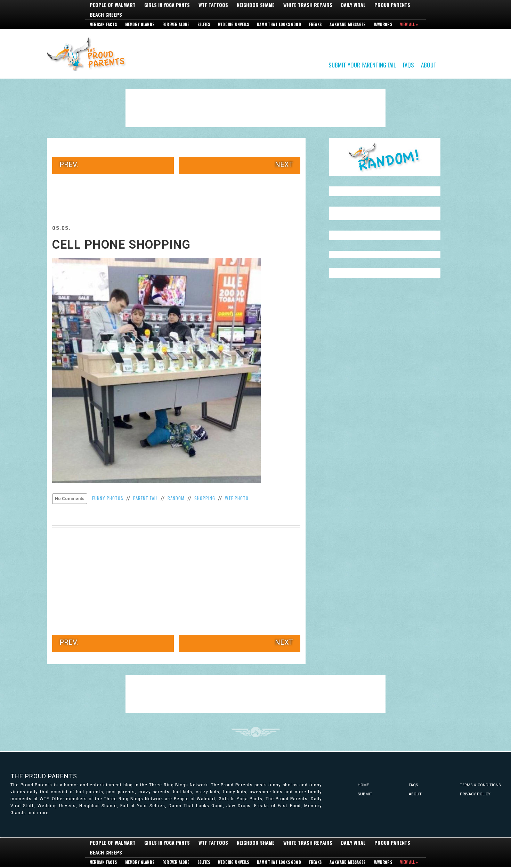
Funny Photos (107, 498)
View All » (409, 24)
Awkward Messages (347, 24)
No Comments (69, 498)
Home (363, 785)
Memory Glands (140, 24)
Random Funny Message (385, 156)
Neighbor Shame (256, 4)
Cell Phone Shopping (121, 245)
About (429, 65)
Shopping (204, 498)
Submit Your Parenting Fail (362, 65)
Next (284, 164)
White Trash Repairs (307, 4)
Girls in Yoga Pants (167, 4)
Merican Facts (103, 24)
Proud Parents (392, 4)
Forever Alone (175, 24)
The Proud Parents (43, 776)
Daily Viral (353, 4)
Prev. (68, 164)
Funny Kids (88, 53)
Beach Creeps (106, 14)
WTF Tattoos (213, 4)
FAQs (408, 65)
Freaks (315, 24)
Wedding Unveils (233, 24)
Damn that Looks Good (279, 24)
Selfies (203, 24)
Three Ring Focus (256, 732)
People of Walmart (113, 4)
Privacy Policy (475, 794)
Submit (365, 794)
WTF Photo (237, 498)
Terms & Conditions (480, 785)
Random (176, 498)
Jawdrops (382, 24)
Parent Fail (145, 498)
